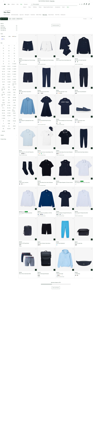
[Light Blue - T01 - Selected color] (19, 153)
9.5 (14, 48)
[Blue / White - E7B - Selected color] (75, 184)
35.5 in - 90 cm (14, 84)
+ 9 (43, 153)
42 (8, 63)
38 (14, 61)
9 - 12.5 (14, 115)
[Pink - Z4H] (40, 122)
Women (13, 4)
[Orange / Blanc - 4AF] (39, 153)
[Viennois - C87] (76, 275)
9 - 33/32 (3, 118)
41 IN (3, 92)
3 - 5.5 (9, 84)
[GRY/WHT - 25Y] (77, 122)
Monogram (27, 14)
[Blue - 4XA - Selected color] (56, 244)
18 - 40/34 (14, 79)
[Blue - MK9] (20, 122)
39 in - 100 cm (3, 90)
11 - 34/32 (3, 66)
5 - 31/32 (14, 105)
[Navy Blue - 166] (23, 153)
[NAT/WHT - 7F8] (79, 122)
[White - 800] (59, 123)
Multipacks (63, 14)
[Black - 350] (22, 153)
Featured (2, 25)
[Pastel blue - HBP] (61, 214)
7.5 (8, 45)
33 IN (3, 84)
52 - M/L (8, 105)
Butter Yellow (38, 14)
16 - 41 (3, 76)
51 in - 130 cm (3, 105)
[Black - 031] (21, 93)
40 (3, 63)
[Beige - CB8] (40, 244)
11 (14, 50)
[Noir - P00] (20, 244)
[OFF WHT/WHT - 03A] (76, 122)
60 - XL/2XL (13, 110)
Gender (2, 135)
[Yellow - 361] (60, 275)
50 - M (9, 102)
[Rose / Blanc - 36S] (61, 153)
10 (3, 50)
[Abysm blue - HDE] (42, 93)
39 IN (14, 87)
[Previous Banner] (3, 1)
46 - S (3, 97)
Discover (26, 4)
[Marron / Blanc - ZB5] (57, 153)
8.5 (3, 48)
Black (4, 36)
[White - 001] (76, 61)
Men (9, 4)
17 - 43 (14, 76)
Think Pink (57, 14)
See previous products (55, 25)
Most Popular (3, 27)
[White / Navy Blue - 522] (20, 62)
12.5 (14, 53)
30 (3, 58)
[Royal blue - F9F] (42, 214)
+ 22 (25, 153)
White (10, 36)
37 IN (9, 87)
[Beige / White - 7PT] (59, 153)
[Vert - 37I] (60, 93)
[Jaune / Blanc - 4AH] (40, 153)
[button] (80, 4)
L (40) (14, 118)
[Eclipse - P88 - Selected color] (19, 244)
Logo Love (21, 14)
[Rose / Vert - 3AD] (57, 93)
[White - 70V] (61, 275)
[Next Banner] (89, 1)
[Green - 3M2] (57, 214)
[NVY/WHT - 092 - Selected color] (75, 122)
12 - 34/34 (14, 66)
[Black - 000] (76, 244)
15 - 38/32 (14, 71)
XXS (14, 128)
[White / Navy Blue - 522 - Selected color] (38, 62)
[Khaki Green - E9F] (39, 184)
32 (8, 58)
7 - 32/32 (3, 115)
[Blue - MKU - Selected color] (19, 122)
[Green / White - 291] (76, 214)
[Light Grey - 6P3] (39, 93)
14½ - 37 (3, 71)
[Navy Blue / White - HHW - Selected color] (56, 153)
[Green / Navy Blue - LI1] (41, 153)
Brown (15, 36)
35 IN (3, 87)
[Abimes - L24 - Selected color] (75, 244)
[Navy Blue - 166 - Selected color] (75, 61)
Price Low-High (3, 28)
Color (2, 33)
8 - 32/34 (8, 115)
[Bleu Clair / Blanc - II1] (60, 153)
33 (14, 58)
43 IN (14, 92)
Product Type (3, 139)
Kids (17, 4)
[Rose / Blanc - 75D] (76, 184)
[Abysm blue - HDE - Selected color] (38, 244)
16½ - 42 (9, 76)
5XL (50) (3, 110)
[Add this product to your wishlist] (36, 35)
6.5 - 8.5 (9, 110)
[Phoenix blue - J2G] (39, 122)
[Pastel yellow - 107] (41, 122)
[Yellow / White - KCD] (57, 123)
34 (3, 61)
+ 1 (62, 153)
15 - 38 (9, 71)
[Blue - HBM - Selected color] (38, 214)
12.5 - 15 (9, 66)
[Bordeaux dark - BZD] (59, 275)
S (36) (9, 123)
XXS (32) (3, 131)
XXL (3, 128)
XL (14, 123)
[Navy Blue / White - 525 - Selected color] (19, 62)
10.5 (9, 50)
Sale (21, 4)
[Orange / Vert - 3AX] (59, 93)
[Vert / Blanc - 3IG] (21, 214)
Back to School (7, 14)
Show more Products (56, 287)
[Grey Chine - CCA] (22, 184)
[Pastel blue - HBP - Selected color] (56, 275)
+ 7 (43, 93)
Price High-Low (3, 30)
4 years (3, 102)
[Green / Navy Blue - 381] (60, 123)
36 (8, 61)
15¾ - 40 (9, 74)
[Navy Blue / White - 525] (39, 62)
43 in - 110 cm (3, 95)
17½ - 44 (3, 79)
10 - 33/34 (14, 63)
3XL (9, 89)
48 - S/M (14, 97)
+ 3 (62, 93)
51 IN (14, 102)
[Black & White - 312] (78, 122)
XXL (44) (8, 128)
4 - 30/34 (8, 92)
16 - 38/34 (14, 74)
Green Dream (51, 14)
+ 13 (43, 214)
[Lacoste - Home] (5, 4)
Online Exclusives (14, 14)
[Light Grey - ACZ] (40, 93)
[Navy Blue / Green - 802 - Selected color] (56, 93)
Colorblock (33, 14)
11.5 (3, 53)
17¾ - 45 (9, 79)
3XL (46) (14, 89)
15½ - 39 (3, 74)
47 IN (9, 97)
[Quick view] (36, 56)
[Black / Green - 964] (61, 93)
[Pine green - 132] (77, 61)
